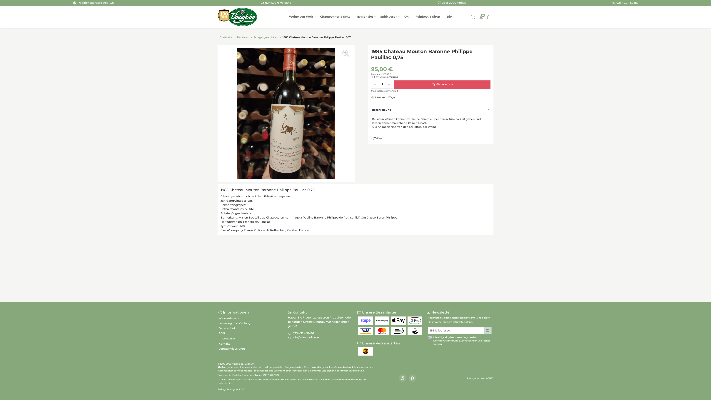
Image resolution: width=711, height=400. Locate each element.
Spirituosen (389, 16)
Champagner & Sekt (335, 16)
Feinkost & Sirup (427, 16)
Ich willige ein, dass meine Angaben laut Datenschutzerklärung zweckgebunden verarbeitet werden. (461, 340)
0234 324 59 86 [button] (303, 333)
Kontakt (224, 343)
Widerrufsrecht (229, 318)
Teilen (378, 138)
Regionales (365, 16)
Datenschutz (227, 328)
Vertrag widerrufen (231, 348)
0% (406, 16)
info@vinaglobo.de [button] (306, 337)
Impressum (226, 338)
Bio (449, 16)
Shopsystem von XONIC (479, 378)
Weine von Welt (301, 16)
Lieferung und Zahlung (234, 323)
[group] (286, 113)
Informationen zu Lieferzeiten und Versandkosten (290, 379)
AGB (221, 333)
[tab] (269, 190)
